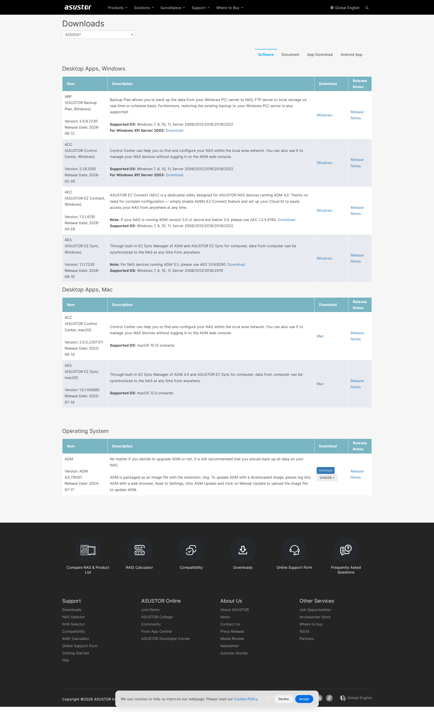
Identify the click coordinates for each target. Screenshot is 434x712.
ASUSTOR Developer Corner (165, 638)
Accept (304, 699)
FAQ (65, 660)
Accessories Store (315, 617)
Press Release (232, 631)
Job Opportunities (315, 609)
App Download (320, 54)
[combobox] (98, 35)
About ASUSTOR (234, 609)
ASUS (304, 631)
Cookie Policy (246, 699)
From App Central (156, 631)
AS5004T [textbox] (73, 34)
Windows (324, 115)
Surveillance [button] (171, 7)
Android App (351, 54)
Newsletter (229, 646)
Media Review (232, 638)
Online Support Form (80, 646)
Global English (346, 7)
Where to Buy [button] (228, 7)
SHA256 (326, 477)
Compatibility (73, 631)
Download (174, 130)
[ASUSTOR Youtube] (319, 698)
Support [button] (199, 7)
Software (266, 54)
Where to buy (311, 624)
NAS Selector (73, 617)
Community (151, 624)
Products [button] (116, 7)
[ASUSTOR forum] (329, 698)
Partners (307, 638)
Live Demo (150, 609)
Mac (320, 336)
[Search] (367, 7)
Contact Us (230, 624)
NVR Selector (73, 624)
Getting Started (75, 653)
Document (290, 54)
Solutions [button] (142, 7)
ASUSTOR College (156, 617)
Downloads (71, 609)
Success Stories (234, 653)
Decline (283, 699)
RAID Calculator (75, 638)
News (225, 617)
